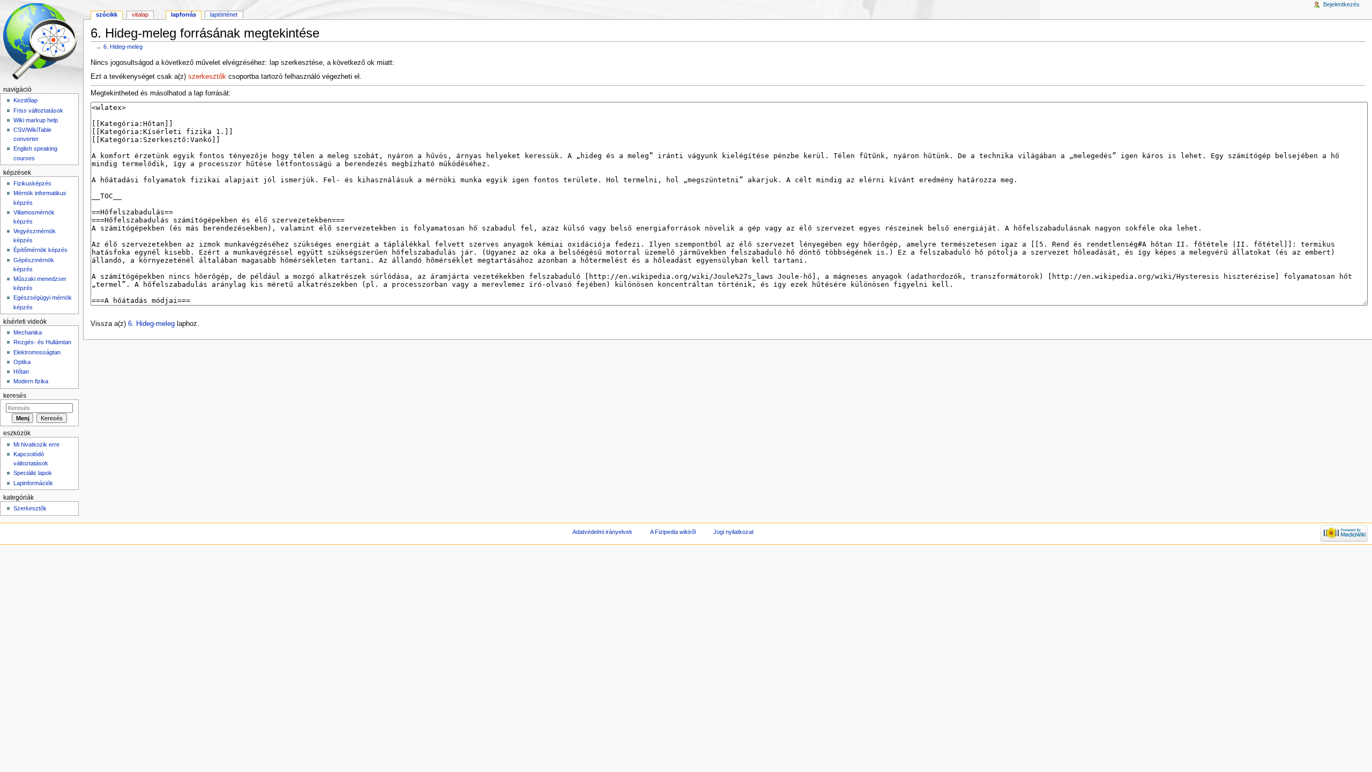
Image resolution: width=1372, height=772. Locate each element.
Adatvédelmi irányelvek (602, 532)
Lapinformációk (33, 483)
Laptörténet (223, 14)
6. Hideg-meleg (123, 46)
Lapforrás (183, 14)
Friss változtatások (38, 110)
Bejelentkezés (1341, 4)
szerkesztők (207, 76)
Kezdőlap (25, 100)
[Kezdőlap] (41, 41)
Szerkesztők (30, 508)
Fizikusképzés (32, 183)
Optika (22, 362)
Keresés (14, 395)
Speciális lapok (32, 473)
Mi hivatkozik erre (36, 444)
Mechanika (27, 332)
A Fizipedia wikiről (673, 532)
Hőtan (21, 371)
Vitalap (140, 14)
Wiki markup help (35, 120)
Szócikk (106, 14)
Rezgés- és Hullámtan (42, 342)
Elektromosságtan (37, 352)
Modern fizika (30, 381)
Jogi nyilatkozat (733, 532)
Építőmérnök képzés (40, 250)
